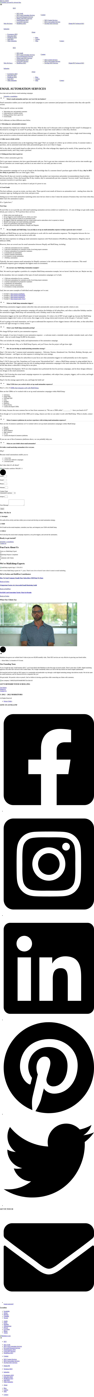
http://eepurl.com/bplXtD (18, 295)
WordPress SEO (21, 23)
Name (2, 476)
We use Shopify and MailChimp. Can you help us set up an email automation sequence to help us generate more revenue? (44, 229)
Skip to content (4, 1)
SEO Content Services (50, 20)
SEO (14, 8)
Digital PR (72, 23)
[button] (47, 98)
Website (2, 487)
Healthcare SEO (12, 37)
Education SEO (11, 36)
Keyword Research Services (25, 17)
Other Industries (12, 41)
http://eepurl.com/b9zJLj (18, 294)
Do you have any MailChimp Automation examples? (23, 268)
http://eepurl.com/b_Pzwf (18, 299)
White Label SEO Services (24, 18)
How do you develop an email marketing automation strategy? (26, 348)
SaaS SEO (10, 39)
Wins (36, 41)
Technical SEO (79, 23)
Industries (6, 29)
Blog (36, 37)
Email (2, 480)
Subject (2, 496)
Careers (37, 39)
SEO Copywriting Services (52, 22)
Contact (61, 41)
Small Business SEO (23, 20)
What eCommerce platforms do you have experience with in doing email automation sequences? (36, 420)
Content (43, 15)
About (33, 32)
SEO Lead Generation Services (26, 15)
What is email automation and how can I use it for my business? (26, 99)
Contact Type (4, 491)
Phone (2, 484)
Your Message (4, 505)
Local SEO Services (22, 22)
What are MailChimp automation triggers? (20, 303)
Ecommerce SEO (12, 34)
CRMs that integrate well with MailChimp (24, 388)
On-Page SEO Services (51, 23)
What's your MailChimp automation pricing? (21, 328)
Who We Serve (8, 23)
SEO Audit (20, 13)
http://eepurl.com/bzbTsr (18, 297)
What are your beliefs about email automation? (21, 443)
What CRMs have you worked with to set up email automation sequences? (30, 384)
